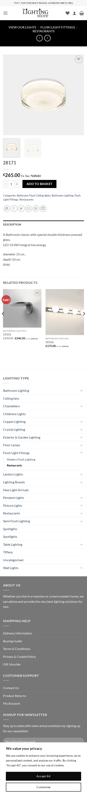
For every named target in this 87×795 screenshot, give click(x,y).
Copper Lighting (14, 421)
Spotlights (10, 529)
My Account (11, 703)
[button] (5, 13)
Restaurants (43, 31)
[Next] (77, 95)
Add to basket (40, 184)
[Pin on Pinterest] (36, 208)
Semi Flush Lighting (16, 521)
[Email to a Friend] (28, 208)
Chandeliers (11, 406)
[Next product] (39, 38)
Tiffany (8, 552)
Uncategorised (13, 560)
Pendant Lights (13, 497)
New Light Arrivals (16, 490)
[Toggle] (81, 390)
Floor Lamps (11, 445)
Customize (43, 787)
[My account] (74, 13)
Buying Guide (12, 641)
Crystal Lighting (14, 429)
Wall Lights (10, 568)
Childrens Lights (14, 414)
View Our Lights (22, 27)
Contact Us (11, 688)
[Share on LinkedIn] (43, 208)
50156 (50, 342)
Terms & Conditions (16, 649)
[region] (43, 768)
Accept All (43, 776)
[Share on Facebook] (14, 208)
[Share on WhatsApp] (6, 208)
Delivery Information (17, 633)
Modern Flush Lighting (21, 459)
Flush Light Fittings (57, 27)
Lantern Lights (13, 474)
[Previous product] (47, 38)
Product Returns (14, 696)
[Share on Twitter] (21, 208)
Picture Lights (12, 505)
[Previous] (9, 95)
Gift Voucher (12, 664)
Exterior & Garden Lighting (21, 437)
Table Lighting (12, 544)
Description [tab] (12, 224)
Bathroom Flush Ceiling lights (34, 195)
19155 (7, 334)
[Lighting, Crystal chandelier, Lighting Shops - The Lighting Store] (42, 13)
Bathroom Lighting (62, 195)
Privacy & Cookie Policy (19, 656)
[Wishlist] (68, 13)
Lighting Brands (14, 482)
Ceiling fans (11, 398)
